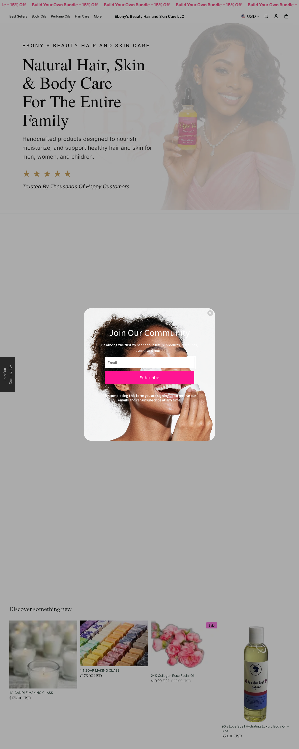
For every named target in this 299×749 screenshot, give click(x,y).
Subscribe (149, 377)
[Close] (210, 313)
